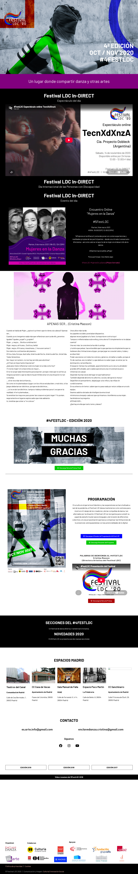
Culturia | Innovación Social (53, 871)
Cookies (28, 866)
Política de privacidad (13, 866)
